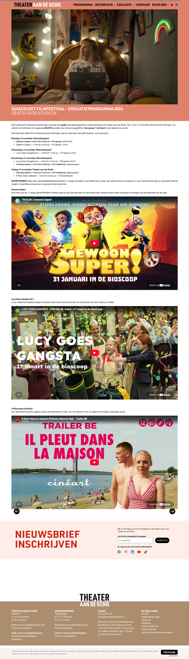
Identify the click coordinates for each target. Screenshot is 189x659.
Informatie (104, 5)
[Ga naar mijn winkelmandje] (172, 5)
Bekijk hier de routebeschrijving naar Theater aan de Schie (28, 626)
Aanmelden (162, 540)
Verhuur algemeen (149, 626)
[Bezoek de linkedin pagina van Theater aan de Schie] (132, 551)
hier (23, 653)
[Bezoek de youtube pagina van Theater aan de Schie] (139, 551)
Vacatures (146, 622)
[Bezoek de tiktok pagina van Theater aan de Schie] (145, 551)
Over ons (159, 5)
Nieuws (144, 613)
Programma (82, 5)
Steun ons (146, 619)
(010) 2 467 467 (105, 613)
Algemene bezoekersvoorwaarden (157, 632)
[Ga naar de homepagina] (37, 5)
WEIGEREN (173, 656)
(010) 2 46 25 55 (18, 619)
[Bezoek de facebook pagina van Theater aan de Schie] (119, 551)
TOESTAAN (169, 652)
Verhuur (143, 5)
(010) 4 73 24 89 (62, 619)
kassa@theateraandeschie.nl (111, 616)
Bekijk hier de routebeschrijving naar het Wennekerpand (71, 626)
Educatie (124, 5)
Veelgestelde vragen (150, 616)
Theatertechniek (148, 629)
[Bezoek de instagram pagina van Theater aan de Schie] (125, 551)
